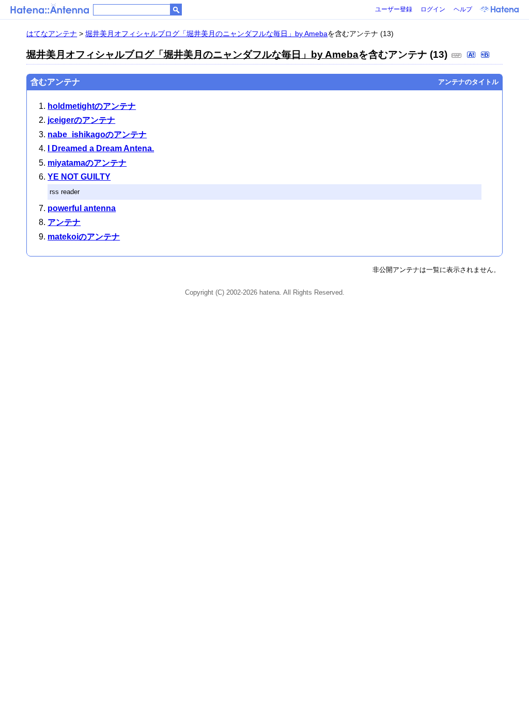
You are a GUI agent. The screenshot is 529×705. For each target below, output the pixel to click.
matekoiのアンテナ (84, 236)
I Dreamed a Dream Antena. (101, 148)
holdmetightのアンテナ (92, 106)
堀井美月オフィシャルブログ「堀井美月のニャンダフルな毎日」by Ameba (206, 33)
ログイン (433, 9)
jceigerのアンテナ (81, 120)
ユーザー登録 (393, 9)
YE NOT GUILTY (79, 176)
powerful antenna (82, 208)
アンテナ (64, 222)
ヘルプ (463, 9)
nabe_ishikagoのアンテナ (97, 134)
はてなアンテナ (51, 33)
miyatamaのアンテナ (87, 162)
